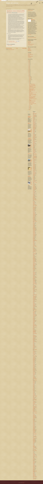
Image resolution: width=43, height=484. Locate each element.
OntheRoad (34, 369)
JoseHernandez (34, 299)
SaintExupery (34, 421)
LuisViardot (34, 321)
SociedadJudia (34, 438)
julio (29, 81)
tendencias (34, 449)
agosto (30, 80)
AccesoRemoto (34, 116)
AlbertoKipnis (34, 121)
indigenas (34, 276)
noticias (33, 363)
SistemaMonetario (34, 433)
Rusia (33, 419)
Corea (33, 190)
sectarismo (34, 426)
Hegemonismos (34, 264)
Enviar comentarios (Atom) (11, 49)
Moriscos (34, 352)
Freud (33, 247)
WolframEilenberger (35, 476)
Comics (33, 185)
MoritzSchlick (34, 353)
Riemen (33, 414)
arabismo (34, 129)
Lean (33, 307)
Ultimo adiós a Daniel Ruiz (29, 176)
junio (29, 82)
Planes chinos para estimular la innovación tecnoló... (32, 97)
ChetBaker (34, 175)
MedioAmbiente (34, 336)
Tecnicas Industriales (34, 446)
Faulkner (34, 231)
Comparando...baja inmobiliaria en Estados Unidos (32, 86)
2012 (29, 71)
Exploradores (34, 228)
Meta (33, 342)
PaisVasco (34, 373)
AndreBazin (34, 127)
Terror (33, 451)
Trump (33, 458)
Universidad (34, 461)
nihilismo (34, 361)
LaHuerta (34, 305)
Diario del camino (12, 3)
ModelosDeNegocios (35, 349)
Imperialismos (34, 274)
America (34, 124)
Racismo (34, 401)
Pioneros (34, 388)
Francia (33, 244)
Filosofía (34, 236)
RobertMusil (34, 415)
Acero (33, 117)
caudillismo (34, 168)
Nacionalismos (34, 356)
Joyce (33, 300)
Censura (34, 169)
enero (29, 108)
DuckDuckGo (34, 207)
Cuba (33, 194)
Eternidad (34, 223)
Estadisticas (34, 220)
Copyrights (34, 189)
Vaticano (34, 467)
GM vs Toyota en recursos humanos (32, 103)
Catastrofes (34, 167)
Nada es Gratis (29, 42)
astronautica (34, 134)
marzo (29, 106)
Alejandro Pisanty (29, 50)
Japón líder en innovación (31, 88)
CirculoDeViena (34, 180)
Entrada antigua (24, 48)
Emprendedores (34, 214)
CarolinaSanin (34, 162)
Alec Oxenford (29, 41)
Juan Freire (29, 43)
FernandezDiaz (34, 234)
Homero (33, 269)
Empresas (34, 215)
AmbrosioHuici (34, 123)
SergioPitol (34, 427)
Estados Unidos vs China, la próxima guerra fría (30, 138)
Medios (33, 338)
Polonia (33, 392)
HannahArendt (34, 263)
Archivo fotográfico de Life (30, 54)
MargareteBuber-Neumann (34, 331)
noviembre (30, 77)
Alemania (34, 122)
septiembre (30, 79)
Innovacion (34, 281)
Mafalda (33, 322)
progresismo (34, 397)
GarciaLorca (34, 249)
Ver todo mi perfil (29, 34)
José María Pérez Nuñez (30, 56)
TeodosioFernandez (35, 450)
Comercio (34, 184)
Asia (33, 133)
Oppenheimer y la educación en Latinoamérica (29, 117)
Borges (33, 146)
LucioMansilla (34, 320)
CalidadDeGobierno (35, 154)
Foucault (34, 243)
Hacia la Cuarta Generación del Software (32, 37)
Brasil (33, 147)
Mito (33, 348)
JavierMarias (34, 291)
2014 (29, 69)
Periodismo (34, 381)
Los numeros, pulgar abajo (31, 102)
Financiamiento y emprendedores (32, 96)
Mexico (33, 343)
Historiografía (34, 268)
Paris (33, 375)
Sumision (34, 442)
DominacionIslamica (35, 205)
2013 (29, 70)
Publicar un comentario (10, 45)
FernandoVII (34, 235)
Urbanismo (34, 462)
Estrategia (34, 222)
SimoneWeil (34, 430)
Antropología (34, 128)
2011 (29, 72)
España (33, 219)
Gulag (33, 262)
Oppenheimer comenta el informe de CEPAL (16, 10)
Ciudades (34, 181)
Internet (33, 285)
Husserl (33, 270)
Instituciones (34, 282)
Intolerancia (34, 286)
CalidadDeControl (34, 153)
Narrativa (34, 357)
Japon (33, 290)
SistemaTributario (34, 434)
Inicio (17, 48)
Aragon (33, 130)
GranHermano (34, 259)
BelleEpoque (34, 139)
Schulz (33, 425)
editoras (33, 209)
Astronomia (34, 135)
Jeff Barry (29, 55)
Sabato (33, 420)
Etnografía (34, 225)
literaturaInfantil (34, 314)
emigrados (34, 213)
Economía (34, 208)
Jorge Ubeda (33, 19)
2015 (29, 68)
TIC (33, 452)
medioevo (34, 337)
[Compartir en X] (17, 41)
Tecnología (34, 447)
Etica (33, 224)
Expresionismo (34, 229)
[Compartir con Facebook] (18, 41)
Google (33, 257)
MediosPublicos (34, 339)
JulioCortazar (34, 301)
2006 (29, 109)
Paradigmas (34, 374)
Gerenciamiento (34, 253)
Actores (33, 118)
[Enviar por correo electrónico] (16, 41)
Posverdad (34, 394)
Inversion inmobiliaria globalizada (32, 101)
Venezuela (34, 468)
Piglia (33, 386)
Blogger (23, 482)
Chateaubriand (34, 173)
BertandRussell (34, 141)
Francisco (34, 245)
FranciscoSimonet (34, 246)
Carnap (33, 161)
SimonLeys (34, 431)
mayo (29, 83)
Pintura (33, 387)
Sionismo (34, 432)
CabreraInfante (34, 151)
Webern (33, 473)
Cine (33, 179)
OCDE (33, 367)
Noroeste (34, 362)
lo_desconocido (34, 315)
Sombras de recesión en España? (32, 87)
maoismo (34, 329)
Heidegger (34, 265)
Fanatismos (34, 230)
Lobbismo (34, 316)
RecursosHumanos (35, 404)
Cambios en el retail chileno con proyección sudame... (32, 89)
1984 (33, 112)
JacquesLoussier (34, 289)
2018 (29, 67)
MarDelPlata (34, 330)
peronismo (34, 382)
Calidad (33, 152)
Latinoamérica (34, 306)
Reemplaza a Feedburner (30, 10)
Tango (33, 443)
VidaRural (34, 469)
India (33, 275)
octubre (30, 78)
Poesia (33, 391)
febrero (30, 107)
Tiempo (33, 453)
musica (33, 354)
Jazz (33, 292)
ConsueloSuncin (34, 188)
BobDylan (34, 145)
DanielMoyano (34, 196)
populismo (34, 393)
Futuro (33, 248)
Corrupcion (34, 191)
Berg (33, 140)
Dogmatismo (34, 204)
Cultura (33, 195)
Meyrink (33, 344)
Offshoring (34, 368)
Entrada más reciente (9, 48)
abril (29, 105)
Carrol (33, 163)
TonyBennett (34, 454)
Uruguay (34, 463)
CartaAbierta (34, 164)
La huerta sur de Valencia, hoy (31, 160)
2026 (29, 60)
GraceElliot (34, 258)
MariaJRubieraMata (35, 333)
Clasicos (34, 183)
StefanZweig (34, 441)
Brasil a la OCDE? (31, 104)
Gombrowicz (34, 256)
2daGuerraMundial (34, 113)
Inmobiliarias (34, 280)
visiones (34, 472)
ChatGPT (34, 174)
